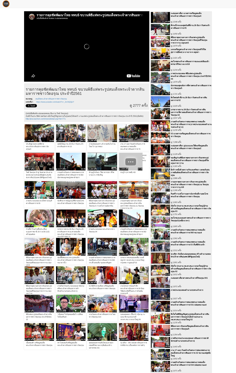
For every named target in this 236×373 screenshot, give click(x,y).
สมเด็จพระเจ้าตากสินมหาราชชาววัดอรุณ (51, 99)
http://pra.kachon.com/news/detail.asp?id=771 (46, 119)
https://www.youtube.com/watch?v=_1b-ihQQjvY (55, 102)
